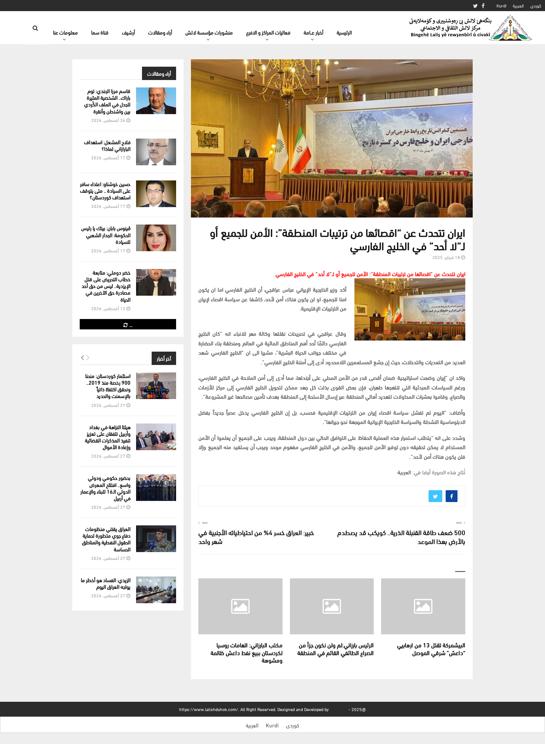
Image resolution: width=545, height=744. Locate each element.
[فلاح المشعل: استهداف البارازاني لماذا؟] (156, 152)
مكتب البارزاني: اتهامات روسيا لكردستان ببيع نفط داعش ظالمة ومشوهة (247, 652)
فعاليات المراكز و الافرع (268, 32)
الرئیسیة (344, 32)
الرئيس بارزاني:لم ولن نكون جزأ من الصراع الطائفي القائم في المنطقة (335, 648)
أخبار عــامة (313, 32)
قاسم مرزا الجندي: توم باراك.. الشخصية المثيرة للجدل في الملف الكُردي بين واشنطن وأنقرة (107, 101)
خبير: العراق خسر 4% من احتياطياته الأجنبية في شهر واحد (256, 536)
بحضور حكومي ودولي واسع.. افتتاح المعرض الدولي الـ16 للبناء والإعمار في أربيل (105, 488)
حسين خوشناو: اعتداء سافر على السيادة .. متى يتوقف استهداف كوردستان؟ (105, 190)
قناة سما (100, 32)
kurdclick (338, 709)
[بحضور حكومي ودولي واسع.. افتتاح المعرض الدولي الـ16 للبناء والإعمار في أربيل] (156, 487)
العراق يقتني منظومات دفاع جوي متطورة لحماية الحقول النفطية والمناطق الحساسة (106, 539)
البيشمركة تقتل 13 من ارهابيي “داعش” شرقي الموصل (431, 648)
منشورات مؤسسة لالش (209, 32)
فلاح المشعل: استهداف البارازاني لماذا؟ (107, 145)
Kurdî (501, 5)
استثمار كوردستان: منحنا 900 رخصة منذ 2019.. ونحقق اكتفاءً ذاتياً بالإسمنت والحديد (108, 386)
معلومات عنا (65, 32)
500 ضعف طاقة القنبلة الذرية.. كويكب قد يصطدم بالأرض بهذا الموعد (401, 536)
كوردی (535, 5)
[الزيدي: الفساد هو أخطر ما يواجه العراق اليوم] (156, 590)
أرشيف (128, 32)
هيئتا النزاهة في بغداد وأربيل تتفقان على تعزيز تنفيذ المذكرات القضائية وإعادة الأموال (108, 437)
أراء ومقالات (160, 32)
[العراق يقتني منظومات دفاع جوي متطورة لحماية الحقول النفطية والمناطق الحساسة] (156, 538)
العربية (518, 5)
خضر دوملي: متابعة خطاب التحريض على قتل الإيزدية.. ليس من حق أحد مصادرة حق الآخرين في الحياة (106, 285)
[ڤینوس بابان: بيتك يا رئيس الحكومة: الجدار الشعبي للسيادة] (156, 238)
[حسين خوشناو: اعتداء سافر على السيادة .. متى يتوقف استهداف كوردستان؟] (156, 193)
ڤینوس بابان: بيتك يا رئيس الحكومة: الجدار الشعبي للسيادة (106, 234)
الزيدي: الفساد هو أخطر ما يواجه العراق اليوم (106, 583)
